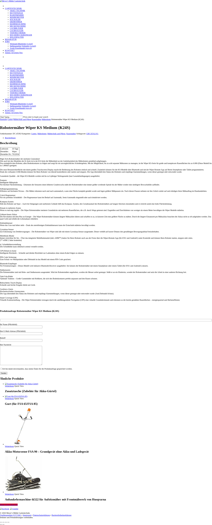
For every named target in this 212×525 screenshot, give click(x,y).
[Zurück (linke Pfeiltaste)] (1, 524)
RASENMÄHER (17, 75)
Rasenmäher (36, 119)
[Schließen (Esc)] (8, 522)
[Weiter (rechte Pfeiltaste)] (3, 524)
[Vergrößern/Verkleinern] (1, 522)
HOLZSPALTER (17, 97)
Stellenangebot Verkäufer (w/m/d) (23, 106)
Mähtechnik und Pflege (22, 119)
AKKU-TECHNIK (17, 71)
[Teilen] (6, 522)
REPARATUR (11, 99)
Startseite (3, 119)
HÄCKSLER (15, 79)
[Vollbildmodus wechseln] (3, 522)
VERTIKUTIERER (18, 93)
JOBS (7, 102)
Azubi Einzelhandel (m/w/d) (21, 108)
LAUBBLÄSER (16, 88)
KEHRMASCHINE (18, 84)
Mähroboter (46, 119)
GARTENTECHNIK (13, 68)
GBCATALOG (92, 134)
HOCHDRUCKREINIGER (21, 95)
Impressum (27, 515)
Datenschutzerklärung (41, 515)
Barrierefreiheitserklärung (61, 515)
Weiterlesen (9, 386)
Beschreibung (10, 138)
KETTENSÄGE (16, 73)
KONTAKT (10, 110)
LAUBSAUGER (16, 90)
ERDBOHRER (16, 82)
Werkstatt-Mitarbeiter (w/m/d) (21, 104)
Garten (10, 119)
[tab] (108, 138)
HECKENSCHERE (18, 86)
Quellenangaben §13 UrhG (11, 515)
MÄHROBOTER (17, 77)
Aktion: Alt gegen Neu (14, 113)
